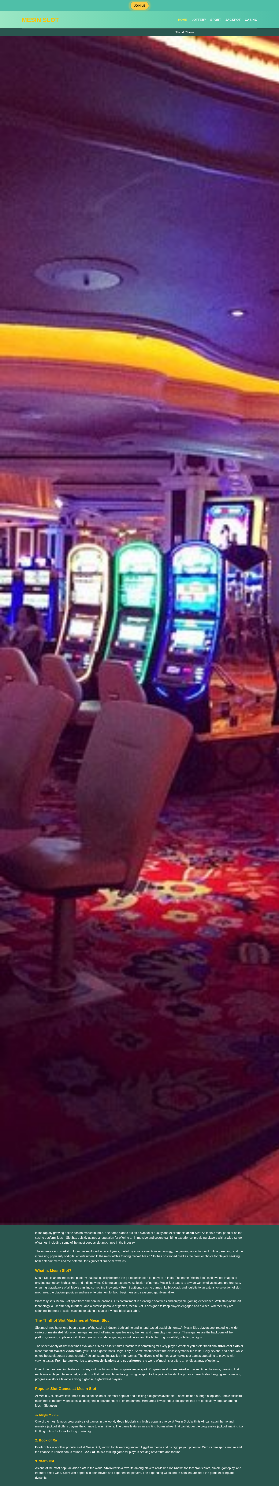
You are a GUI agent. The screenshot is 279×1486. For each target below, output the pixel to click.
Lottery (199, 19)
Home (182, 19)
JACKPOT (233, 19)
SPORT (215, 19)
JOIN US (139, 5)
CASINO (251, 19)
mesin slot (40, 20)
